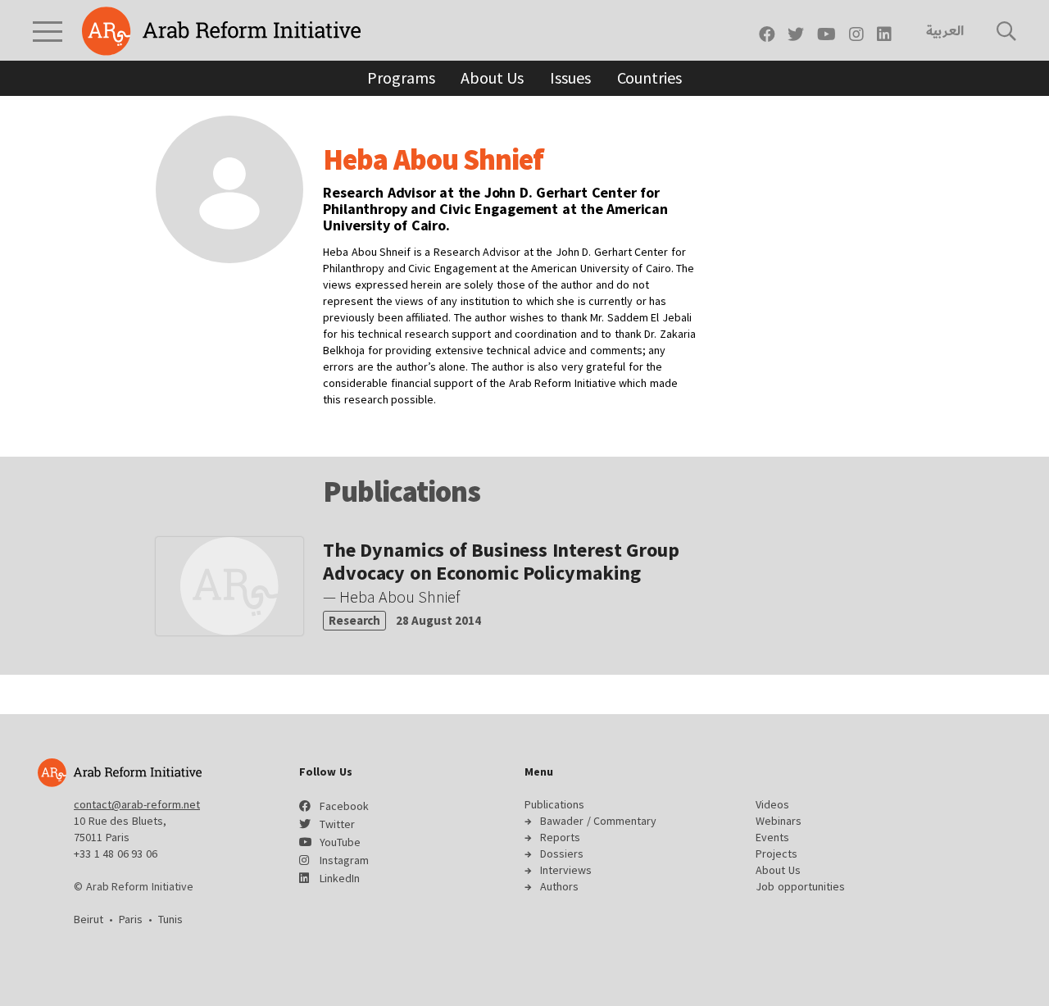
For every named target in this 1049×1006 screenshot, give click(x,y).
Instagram (344, 860)
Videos (772, 804)
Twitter (337, 824)
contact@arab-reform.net (137, 804)
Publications (554, 804)
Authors (559, 886)
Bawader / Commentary (598, 820)
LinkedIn (340, 878)
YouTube (340, 842)
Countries (649, 77)
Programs (400, 77)
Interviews (566, 870)
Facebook (344, 806)
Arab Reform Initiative (221, 31)
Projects (776, 853)
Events (772, 837)
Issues (570, 77)
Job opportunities (800, 886)
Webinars (779, 820)
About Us (492, 77)
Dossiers (562, 853)
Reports (560, 837)
